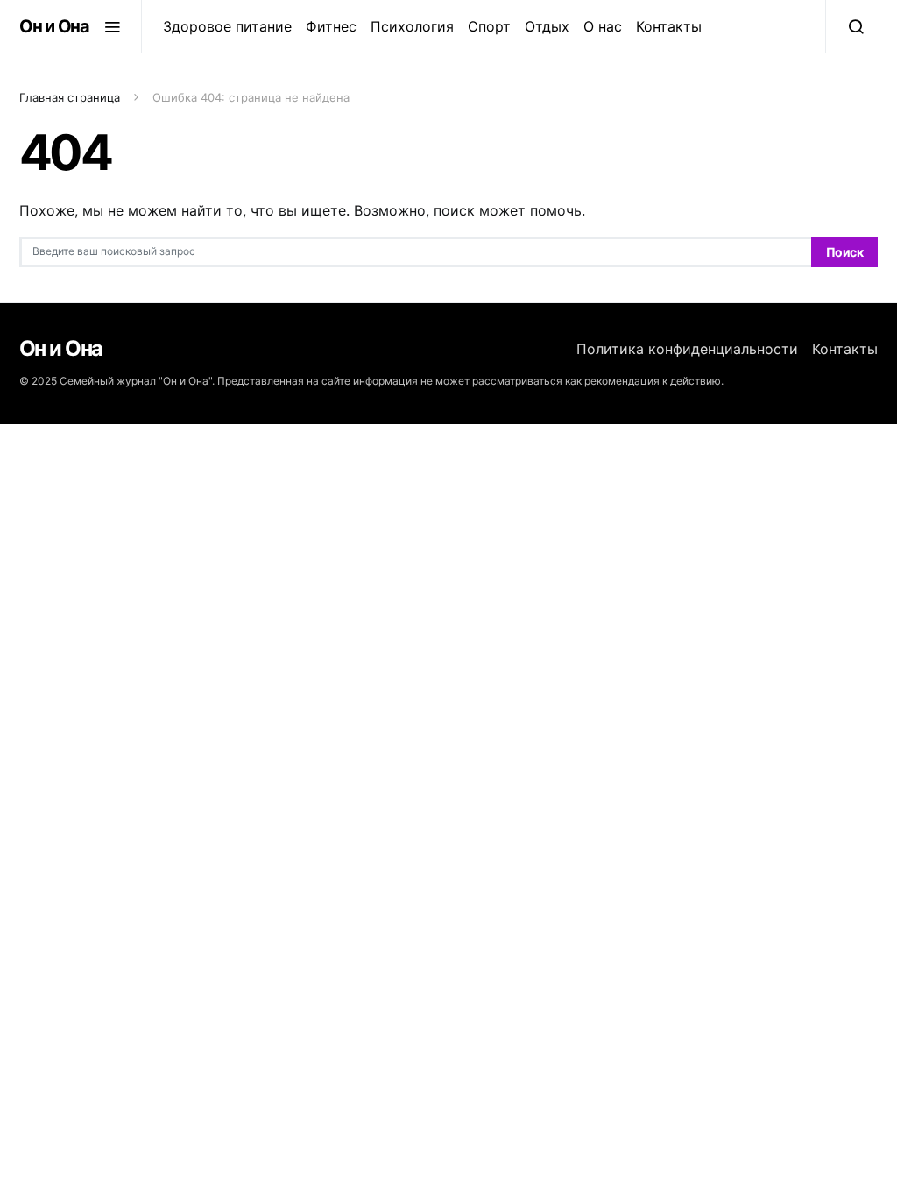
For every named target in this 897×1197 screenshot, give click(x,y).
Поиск (844, 251)
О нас (602, 26)
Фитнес (331, 26)
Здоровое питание (227, 26)
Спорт (489, 26)
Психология (412, 26)
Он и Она (54, 26)
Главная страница (69, 97)
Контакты (669, 26)
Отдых (547, 26)
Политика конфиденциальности (687, 349)
